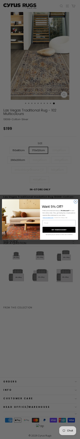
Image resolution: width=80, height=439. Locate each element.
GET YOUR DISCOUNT (58, 230)
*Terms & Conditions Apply (48, 217)
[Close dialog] (75, 202)
